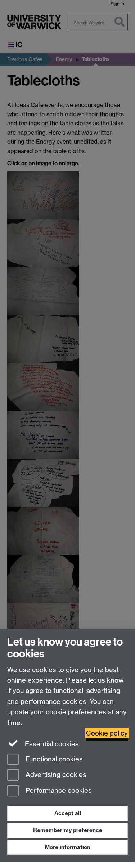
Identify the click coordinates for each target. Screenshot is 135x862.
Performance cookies (58, 791)
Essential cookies (51, 744)
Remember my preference (67, 830)
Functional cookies (53, 759)
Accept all (67, 813)
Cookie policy (107, 733)
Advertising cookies (55, 775)
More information (67, 847)
